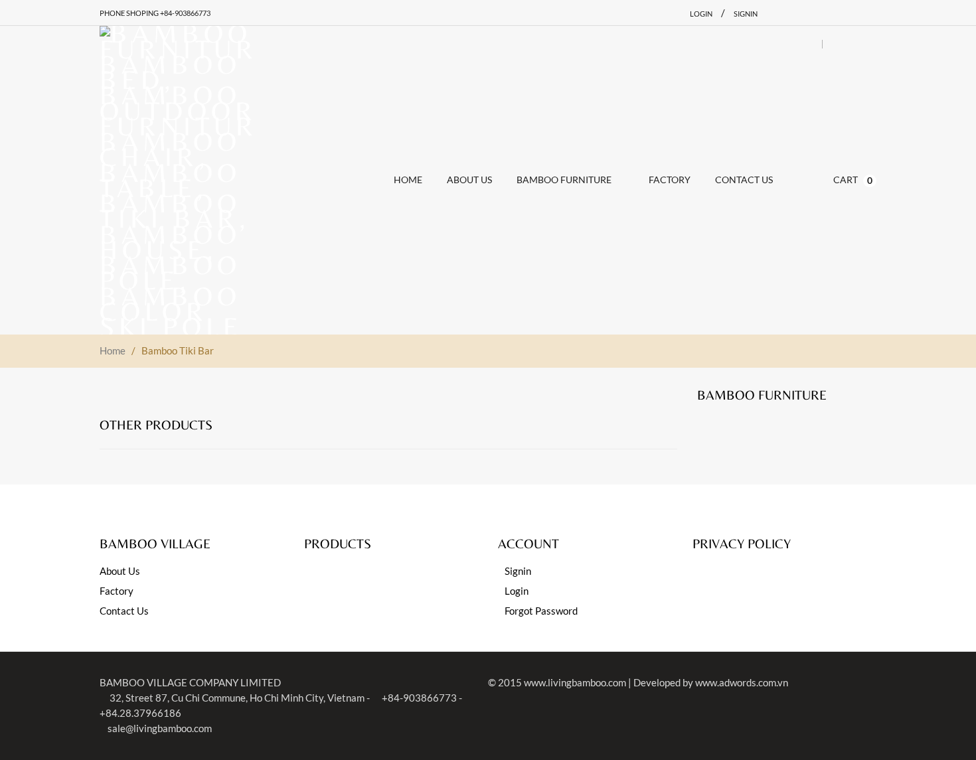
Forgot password (541, 611)
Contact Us (124, 611)
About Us (120, 571)
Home (112, 350)
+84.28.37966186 (140, 713)
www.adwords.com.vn (741, 682)
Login (701, 13)
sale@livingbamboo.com (160, 728)
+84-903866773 (418, 698)
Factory (116, 591)
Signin (746, 13)
